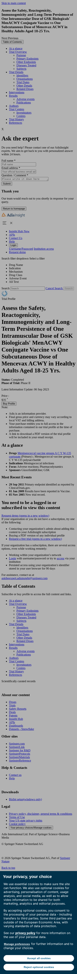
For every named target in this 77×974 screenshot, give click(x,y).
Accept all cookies (39, 958)
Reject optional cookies (39, 967)
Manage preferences (17, 943)
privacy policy (25, 933)
